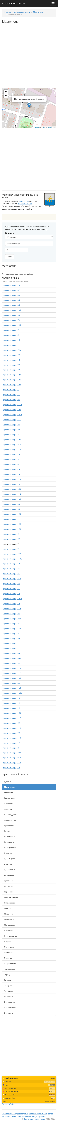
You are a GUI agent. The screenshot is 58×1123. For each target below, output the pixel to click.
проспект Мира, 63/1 (12, 752)
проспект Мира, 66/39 (12, 404)
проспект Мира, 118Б (12, 558)
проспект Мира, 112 (12, 673)
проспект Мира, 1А (11, 742)
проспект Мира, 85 (11, 300)
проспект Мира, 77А (12, 553)
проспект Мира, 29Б (12, 439)
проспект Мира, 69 (11, 369)
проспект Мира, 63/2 (12, 658)
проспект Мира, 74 (11, 330)
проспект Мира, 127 (12, 374)
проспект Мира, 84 (11, 533)
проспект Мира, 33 (11, 732)
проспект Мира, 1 (11, 344)
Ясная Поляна (10, 1007)
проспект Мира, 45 (11, 305)
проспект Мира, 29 (11, 484)
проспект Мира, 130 (12, 499)
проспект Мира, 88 (11, 653)
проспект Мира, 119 (12, 608)
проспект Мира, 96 (11, 424)
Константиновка (11, 897)
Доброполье (9, 869)
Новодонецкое (10, 935)
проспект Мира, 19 (11, 703)
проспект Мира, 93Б (12, 618)
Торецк (7, 974)
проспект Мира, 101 (12, 708)
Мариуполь (38, 11)
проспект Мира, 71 (11, 648)
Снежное (8, 957)
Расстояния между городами (15, 1113)
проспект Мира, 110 (12, 449)
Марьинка (8, 913)
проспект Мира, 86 (11, 509)
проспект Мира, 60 (11, 722)
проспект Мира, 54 (11, 588)
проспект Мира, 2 (11, 747)
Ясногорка (8, 1013)
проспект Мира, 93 (11, 613)
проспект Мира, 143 (12, 762)
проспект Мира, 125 (12, 713)
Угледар (7, 979)
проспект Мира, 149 (12, 310)
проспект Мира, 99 (11, 638)
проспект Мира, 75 (11, 474)
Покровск (8, 941)
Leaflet (37, 127)
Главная (7, 11)
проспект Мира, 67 (11, 568)
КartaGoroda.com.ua (48, 127)
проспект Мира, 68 (11, 315)
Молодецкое (9, 924)
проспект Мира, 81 (11, 434)
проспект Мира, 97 (11, 633)
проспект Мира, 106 (12, 379)
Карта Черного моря (38, 1113)
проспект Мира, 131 (12, 698)
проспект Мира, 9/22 (12, 489)
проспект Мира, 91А (12, 757)
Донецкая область (22, 11)
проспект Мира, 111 (12, 419)
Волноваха (9, 842)
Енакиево (8, 886)
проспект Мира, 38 (11, 583)
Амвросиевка (10, 820)
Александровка (11, 814)
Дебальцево (9, 858)
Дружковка (8, 880)
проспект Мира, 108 (12, 409)
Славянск (8, 803)
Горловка (8, 853)
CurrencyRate (8, 1104)
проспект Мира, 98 (11, 399)
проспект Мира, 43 (11, 469)
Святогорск (9, 946)
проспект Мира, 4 (11, 389)
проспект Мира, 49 (11, 683)
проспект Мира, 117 (12, 717)
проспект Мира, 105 (12, 528)
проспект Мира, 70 (11, 320)
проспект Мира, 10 (11, 767)
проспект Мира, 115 (12, 727)
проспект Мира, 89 (11, 538)
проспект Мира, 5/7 (11, 623)
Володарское (10, 847)
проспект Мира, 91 (11, 548)
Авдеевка (8, 809)
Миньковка (9, 919)
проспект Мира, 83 (11, 354)
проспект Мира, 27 (11, 643)
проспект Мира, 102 (12, 384)
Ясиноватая (9, 1002)
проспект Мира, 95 (11, 429)
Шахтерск (8, 996)
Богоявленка (9, 836)
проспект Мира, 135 (12, 688)
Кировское (8, 891)
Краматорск (9, 798)
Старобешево (10, 963)
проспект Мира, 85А (12, 578)
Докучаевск (9, 875)
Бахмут (7, 831)
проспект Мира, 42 (11, 339)
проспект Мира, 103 (12, 678)
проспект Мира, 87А (12, 444)
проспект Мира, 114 (12, 494)
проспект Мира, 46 (11, 504)
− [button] (6, 95)
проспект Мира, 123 (12, 514)
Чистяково (8, 991)
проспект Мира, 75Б (12, 349)
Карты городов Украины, (34, 1119)
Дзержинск (8, 864)
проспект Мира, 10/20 (12, 598)
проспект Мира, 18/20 (12, 693)
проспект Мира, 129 (12, 628)
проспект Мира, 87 (11, 290)
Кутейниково (9, 902)
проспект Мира (25, 203)
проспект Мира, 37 (11, 573)
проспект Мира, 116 (12, 737)
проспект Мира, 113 (12, 668)
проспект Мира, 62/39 (12, 414)
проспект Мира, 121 (12, 359)
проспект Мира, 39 (11, 603)
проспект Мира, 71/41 (12, 479)
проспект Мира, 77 (11, 394)
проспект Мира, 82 (11, 464)
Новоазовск (9, 930)
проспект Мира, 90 (11, 364)
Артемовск (8, 825)
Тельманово (9, 968)
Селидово (8, 952)
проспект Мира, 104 (12, 524)
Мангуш (7, 908)
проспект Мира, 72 (11, 593)
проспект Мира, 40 (11, 563)
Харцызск (8, 985)
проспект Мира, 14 (11, 519)
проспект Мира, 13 (11, 454)
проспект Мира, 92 (11, 459)
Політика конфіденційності (33, 1116)
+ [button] (6, 91)
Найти (9, 256)
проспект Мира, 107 (12, 285)
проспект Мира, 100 (12, 325)
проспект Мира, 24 (11, 335)
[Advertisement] (29, 57)
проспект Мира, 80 (11, 295)
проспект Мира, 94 (11, 663)
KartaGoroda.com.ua (13, 3)
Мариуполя (24, 200)
